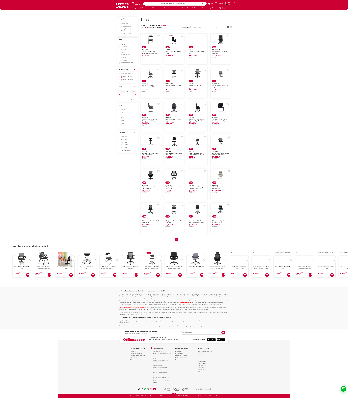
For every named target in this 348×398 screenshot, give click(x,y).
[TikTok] (139, 389)
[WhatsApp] (145, 389)
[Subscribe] (223, 332)
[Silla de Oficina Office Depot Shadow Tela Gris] (220, 175)
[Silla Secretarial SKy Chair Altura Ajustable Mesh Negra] (197, 141)
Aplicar (132, 99)
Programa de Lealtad (164, 8)
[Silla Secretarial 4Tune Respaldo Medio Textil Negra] (150, 141)
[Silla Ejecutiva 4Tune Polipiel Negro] (174, 108)
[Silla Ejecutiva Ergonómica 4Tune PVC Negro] (220, 209)
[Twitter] (148, 389)
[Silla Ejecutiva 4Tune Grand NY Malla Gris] (174, 209)
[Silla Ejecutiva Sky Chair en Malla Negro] (197, 74)
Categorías (135, 8)
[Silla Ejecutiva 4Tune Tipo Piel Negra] (174, 40)
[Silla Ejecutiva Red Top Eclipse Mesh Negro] (174, 175)
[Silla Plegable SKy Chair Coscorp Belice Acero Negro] (150, 40)
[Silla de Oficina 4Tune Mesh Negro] (197, 40)
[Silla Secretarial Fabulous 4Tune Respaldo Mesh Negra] (220, 141)
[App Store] (211, 339)
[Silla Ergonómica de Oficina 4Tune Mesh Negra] (150, 175)
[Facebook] (142, 389)
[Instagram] (151, 389)
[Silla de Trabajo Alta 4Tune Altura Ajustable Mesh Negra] (197, 209)
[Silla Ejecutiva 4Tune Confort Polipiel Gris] (220, 74)
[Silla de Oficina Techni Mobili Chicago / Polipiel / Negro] (150, 108)
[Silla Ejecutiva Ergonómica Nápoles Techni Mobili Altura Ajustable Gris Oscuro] (150, 74)
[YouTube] (154, 389)
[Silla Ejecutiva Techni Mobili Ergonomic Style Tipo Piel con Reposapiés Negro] (197, 108)
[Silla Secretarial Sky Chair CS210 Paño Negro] (174, 141)
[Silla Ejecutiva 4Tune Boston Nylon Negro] (220, 40)
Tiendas (204, 8)
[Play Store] (221, 339)
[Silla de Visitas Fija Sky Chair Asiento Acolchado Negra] (220, 108)
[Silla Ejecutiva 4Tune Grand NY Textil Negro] (150, 209)
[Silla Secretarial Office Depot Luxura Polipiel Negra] (197, 175)
